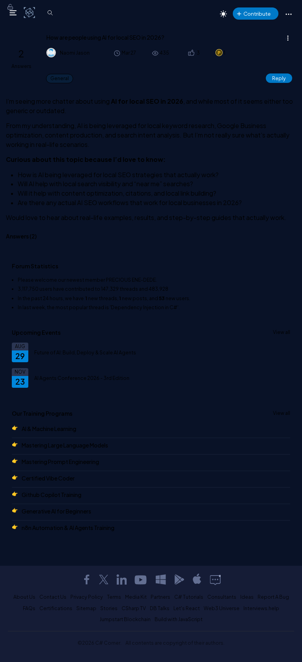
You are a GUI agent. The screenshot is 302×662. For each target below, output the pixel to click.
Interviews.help (261, 608)
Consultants (221, 597)
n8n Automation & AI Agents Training (68, 527)
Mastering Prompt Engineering (60, 461)
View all (281, 332)
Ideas (247, 597)
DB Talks (159, 608)
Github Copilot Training (51, 494)
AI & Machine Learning (49, 428)
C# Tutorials (188, 597)
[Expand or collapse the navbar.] (13, 12)
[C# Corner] (30, 12)
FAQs (29, 608)
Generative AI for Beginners (56, 511)
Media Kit (136, 597)
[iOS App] (197, 579)
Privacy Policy (86, 597)
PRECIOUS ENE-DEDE (131, 280)
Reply (279, 78)
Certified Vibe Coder (48, 478)
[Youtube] (141, 579)
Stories (109, 608)
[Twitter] (104, 579)
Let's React (186, 608)
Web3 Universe (221, 608)
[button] (191, 53)
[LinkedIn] (121, 579)
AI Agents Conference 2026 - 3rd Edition (81, 378)
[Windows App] (161, 579)
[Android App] (179, 579)
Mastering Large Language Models (65, 445)
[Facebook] (86, 579)
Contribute (257, 13)
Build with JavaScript (179, 619)
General (59, 78)
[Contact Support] (215, 579)
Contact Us (52, 597)
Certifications (55, 608)
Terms (114, 597)
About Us (24, 597)
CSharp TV (134, 608)
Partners (160, 597)
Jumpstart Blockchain (125, 619)
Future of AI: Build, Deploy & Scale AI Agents (85, 352)
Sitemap (86, 608)
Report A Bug (273, 597)
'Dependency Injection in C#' (144, 307)
